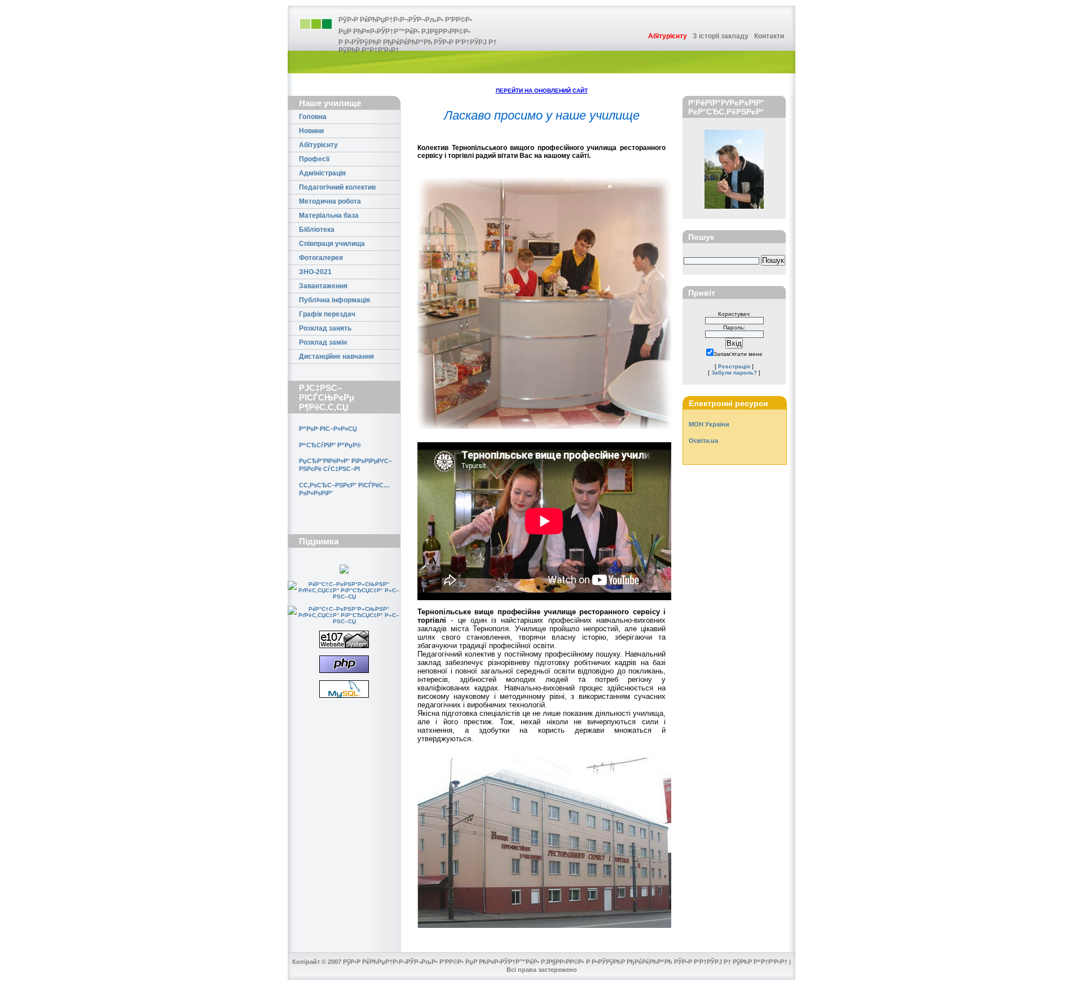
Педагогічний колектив (337, 187)
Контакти (769, 36)
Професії (314, 159)
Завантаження (323, 286)
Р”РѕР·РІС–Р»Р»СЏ (328, 428)
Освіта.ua (703, 440)
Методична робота (330, 201)
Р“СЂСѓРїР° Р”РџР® (330, 445)
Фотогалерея (321, 258)
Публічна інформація (334, 300)
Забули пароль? (734, 372)
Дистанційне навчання (336, 356)
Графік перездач (327, 314)
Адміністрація (322, 173)
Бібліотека (316, 230)
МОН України (709, 424)
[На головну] (316, 23)
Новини (311, 131)
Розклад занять (325, 328)
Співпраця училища (332, 244)
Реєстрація (734, 366)
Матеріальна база (329, 215)
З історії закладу (721, 36)
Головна (313, 117)
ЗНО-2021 (315, 272)
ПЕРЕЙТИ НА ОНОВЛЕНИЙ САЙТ (542, 90)
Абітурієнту (318, 145)
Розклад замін (323, 342)
